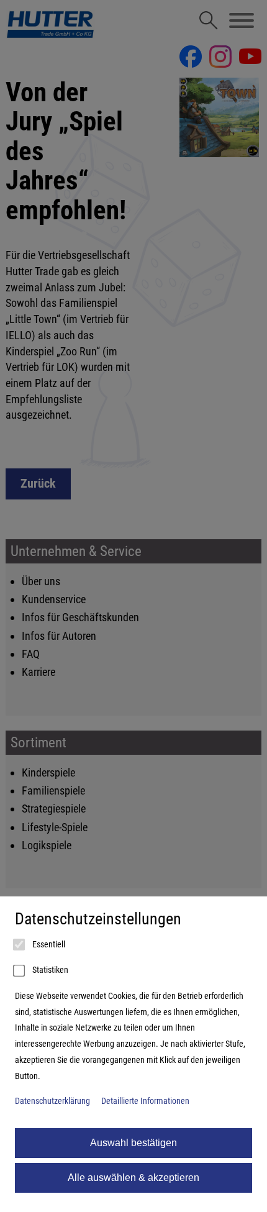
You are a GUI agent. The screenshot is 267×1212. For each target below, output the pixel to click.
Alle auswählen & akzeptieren (133, 1177)
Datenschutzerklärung (52, 1101)
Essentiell (47, 944)
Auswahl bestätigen (133, 1142)
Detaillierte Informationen (145, 1101)
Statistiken (49, 970)
